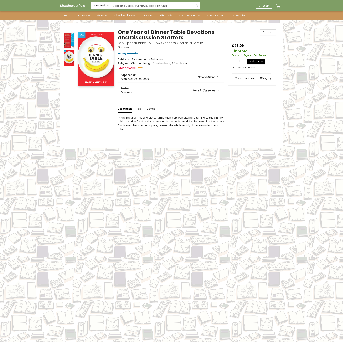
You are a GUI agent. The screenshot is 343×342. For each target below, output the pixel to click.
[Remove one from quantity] (234, 61)
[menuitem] (67, 15)
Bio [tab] (139, 108)
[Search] (196, 5)
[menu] (171, 15)
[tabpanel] (171, 128)
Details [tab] (151, 108)
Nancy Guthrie (128, 53)
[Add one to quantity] (244, 61)
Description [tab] (125, 108)
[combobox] (101, 5)
